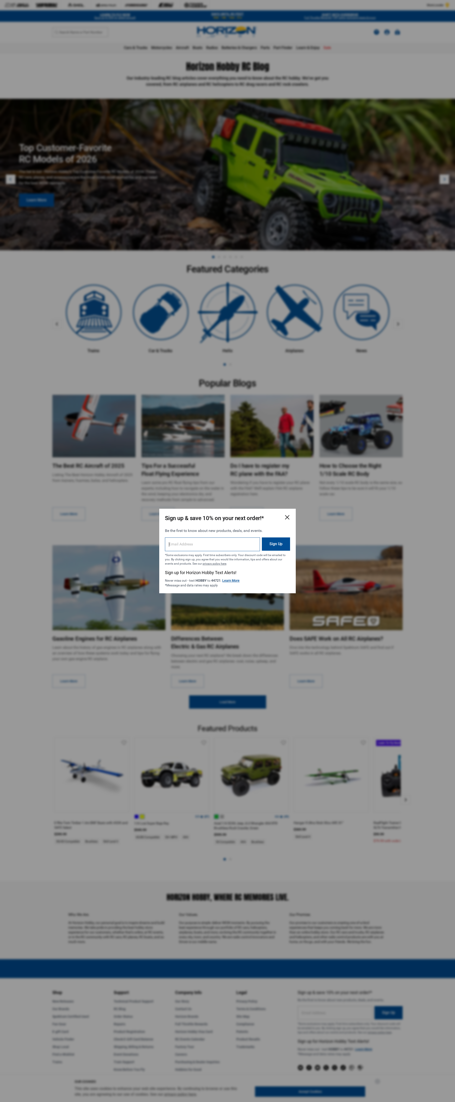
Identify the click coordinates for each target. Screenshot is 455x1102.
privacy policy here (214, 563)
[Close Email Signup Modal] (287, 517)
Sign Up (275, 544)
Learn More (231, 580)
